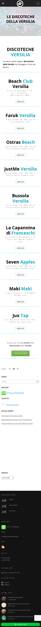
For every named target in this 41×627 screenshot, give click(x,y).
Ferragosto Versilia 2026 (11, 416)
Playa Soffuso (13, 505)
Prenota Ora (21, 624)
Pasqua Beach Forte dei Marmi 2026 (17, 423)
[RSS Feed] (3, 547)
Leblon (11, 499)
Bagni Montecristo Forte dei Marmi (16, 419)
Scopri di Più (20, 101)
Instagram (6, 585)
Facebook (6, 582)
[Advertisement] (20, 448)
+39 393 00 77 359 (14, 573)
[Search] (37, 382)
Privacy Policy (5, 558)
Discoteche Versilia (12, 405)
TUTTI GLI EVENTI (20, 353)
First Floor (12, 511)
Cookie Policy (5, 560)
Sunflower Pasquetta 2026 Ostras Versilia (20, 616)
